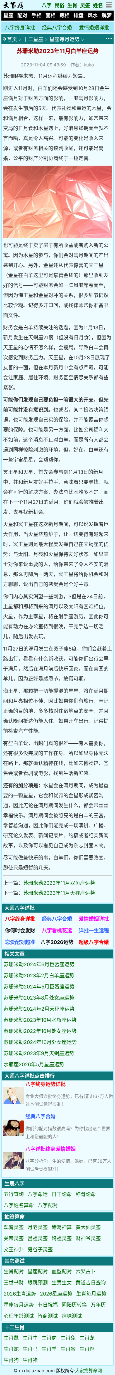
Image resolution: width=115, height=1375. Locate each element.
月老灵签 (38, 1227)
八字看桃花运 (57, 930)
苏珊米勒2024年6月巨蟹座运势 (39, 964)
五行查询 (14, 1194)
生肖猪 (30, 1360)
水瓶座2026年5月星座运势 (34, 1064)
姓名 (98, 5)
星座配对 (38, 1271)
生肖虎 (49, 1338)
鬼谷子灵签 (40, 1249)
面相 (50, 15)
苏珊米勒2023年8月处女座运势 (39, 998)
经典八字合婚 (57, 28)
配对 (22, 15)
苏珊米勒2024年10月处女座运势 (40, 1042)
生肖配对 (14, 1271)
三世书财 (14, 1283)
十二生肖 (14, 1327)
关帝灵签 (14, 1238)
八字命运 (38, 1194)
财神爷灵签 (88, 1238)
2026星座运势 (56, 1294)
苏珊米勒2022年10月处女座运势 (40, 1031)
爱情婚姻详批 (94, 28)
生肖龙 (87, 1338)
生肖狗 (11, 1360)
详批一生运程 (94, 930)
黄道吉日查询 (91, 1283)
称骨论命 (86, 1194)
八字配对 (48, 1205)
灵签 (85, 5)
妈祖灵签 (62, 1238)
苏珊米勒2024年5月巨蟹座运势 (39, 987)
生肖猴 (68, 1349)
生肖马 (30, 1349)
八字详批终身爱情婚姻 (50, 1149)
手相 (37, 15)
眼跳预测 (38, 1283)
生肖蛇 (11, 1349)
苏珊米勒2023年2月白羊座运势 (39, 975)
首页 (12, 39)
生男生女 (62, 1283)
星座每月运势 (64, 39)
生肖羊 (49, 1349)
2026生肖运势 (20, 1294)
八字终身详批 (20, 28)
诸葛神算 (62, 1227)
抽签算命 (14, 1217)
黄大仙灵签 (88, 1227)
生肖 (72, 5)
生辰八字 (14, 1184)
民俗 (59, 5)
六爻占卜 (86, 1271)
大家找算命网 (88, 1370)
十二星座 (33, 39)
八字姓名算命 (19, 1205)
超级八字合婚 (94, 942)
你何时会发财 (20, 930)
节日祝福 (48, 1305)
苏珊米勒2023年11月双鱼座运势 (59, 883)
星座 (8, 15)
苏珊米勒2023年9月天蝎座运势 (39, 1053)
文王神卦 (14, 1249)
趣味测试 (72, 1316)
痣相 (64, 15)
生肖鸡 (87, 1349)
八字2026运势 (56, 942)
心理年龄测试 (19, 1316)
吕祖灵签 (38, 1238)
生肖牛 (30, 1338)
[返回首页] (13, 7)
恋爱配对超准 (20, 942)
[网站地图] (109, 6)
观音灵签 (14, 1227)
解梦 (107, 15)
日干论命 (62, 1194)
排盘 (78, 15)
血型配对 (62, 1271)
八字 (47, 5)
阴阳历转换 (74, 1305)
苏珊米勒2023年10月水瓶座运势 (40, 1020)
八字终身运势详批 (45, 1084)
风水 (93, 15)
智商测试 (48, 1316)
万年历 (98, 1305)
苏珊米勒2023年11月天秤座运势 (59, 893)
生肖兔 (68, 1338)
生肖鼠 (11, 1338)
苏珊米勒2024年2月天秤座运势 (39, 1009)
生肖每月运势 (91, 1294)
